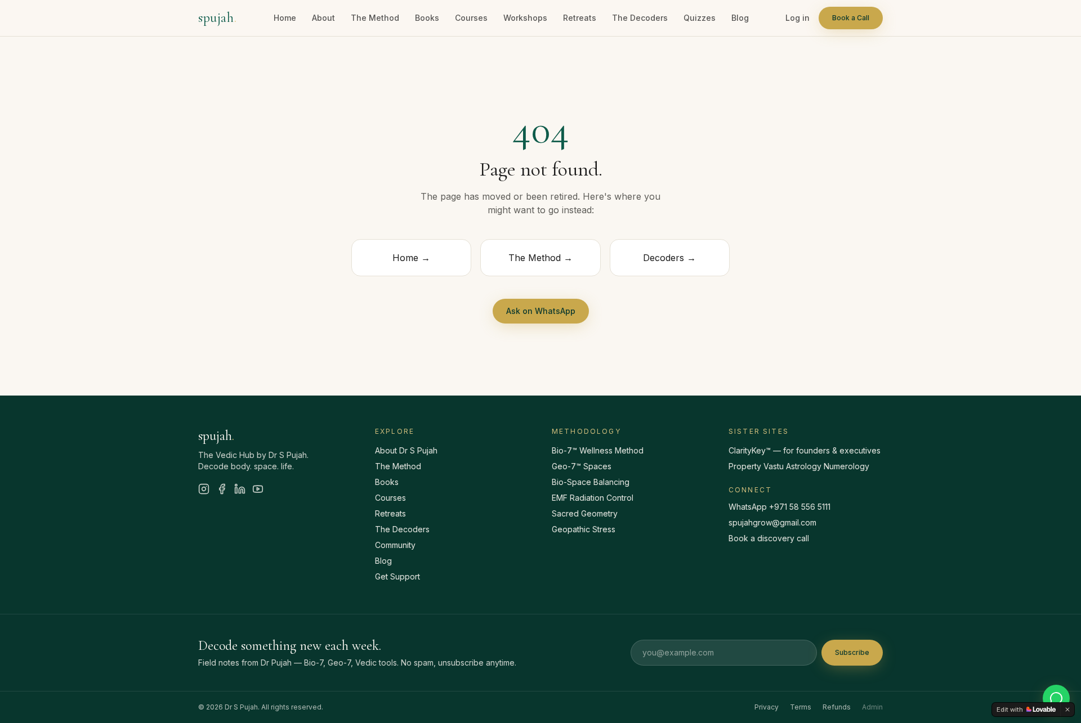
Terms (800, 707)
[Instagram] (203, 489)
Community (395, 545)
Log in (797, 18)
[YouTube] (257, 489)
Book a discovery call (769, 538)
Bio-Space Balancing (590, 482)
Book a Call (850, 18)
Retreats (579, 18)
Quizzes (700, 18)
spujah (217, 18)
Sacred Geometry (585, 513)
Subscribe (852, 652)
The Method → (540, 257)
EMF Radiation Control (592, 497)
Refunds (837, 707)
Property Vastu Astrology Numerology (799, 466)
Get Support (397, 576)
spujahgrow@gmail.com (772, 522)
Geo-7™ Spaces (581, 466)
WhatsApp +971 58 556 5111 (779, 506)
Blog (740, 18)
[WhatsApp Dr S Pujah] (1056, 698)
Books (427, 18)
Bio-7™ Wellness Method (598, 450)
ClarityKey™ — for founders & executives (805, 450)
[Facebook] (221, 489)
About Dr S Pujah (406, 450)
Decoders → (669, 257)
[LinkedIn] (239, 489)
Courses (471, 18)
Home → (411, 257)
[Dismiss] (1067, 709)
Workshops (525, 18)
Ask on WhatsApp (540, 311)
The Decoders (640, 18)
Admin (872, 707)
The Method (375, 18)
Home (285, 18)
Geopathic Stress (583, 529)
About (323, 18)
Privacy (766, 707)
